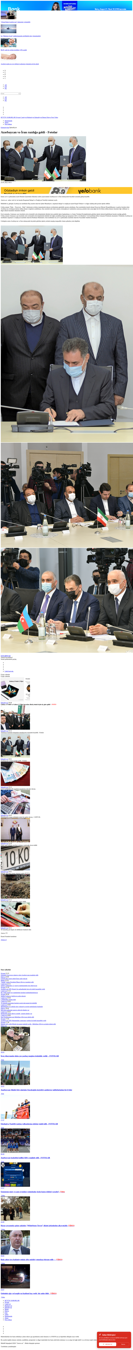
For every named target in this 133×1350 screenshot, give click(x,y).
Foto (52, 117)
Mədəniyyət (31, 117)
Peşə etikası (8, 124)
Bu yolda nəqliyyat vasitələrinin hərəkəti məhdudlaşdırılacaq (19, 992)
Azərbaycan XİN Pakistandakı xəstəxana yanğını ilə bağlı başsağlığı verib (23, 1020)
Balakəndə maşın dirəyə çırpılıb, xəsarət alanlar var (16, 1013)
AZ (6, 85)
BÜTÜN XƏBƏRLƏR (8, 117)
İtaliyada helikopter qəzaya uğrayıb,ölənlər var (15, 1010)
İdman (44, 117)
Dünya (49, 117)
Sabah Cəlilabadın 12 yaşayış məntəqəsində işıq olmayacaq (19, 985)
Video (56, 117)
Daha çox (4, 1026)
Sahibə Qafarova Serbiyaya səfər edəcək (13, 996)
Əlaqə (6, 122)
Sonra (123, 1344)
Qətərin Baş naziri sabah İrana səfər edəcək (14, 978)
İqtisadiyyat (38, 117)
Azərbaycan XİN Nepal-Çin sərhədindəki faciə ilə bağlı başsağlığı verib (23, 989)
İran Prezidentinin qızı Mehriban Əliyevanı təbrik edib (17, 1017)
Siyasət (18, 117)
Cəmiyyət (24, 117)
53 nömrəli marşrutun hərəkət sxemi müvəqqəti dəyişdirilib (19, 1003)
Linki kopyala (9, 671)
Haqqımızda (8, 121)
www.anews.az (6, 656)
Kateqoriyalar (5, 127)
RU (6, 88)
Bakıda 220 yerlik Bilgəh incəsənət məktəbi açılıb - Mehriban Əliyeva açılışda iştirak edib (28, 1024)
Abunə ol (4, 940)
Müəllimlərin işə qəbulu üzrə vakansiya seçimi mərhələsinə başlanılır (22, 1006)
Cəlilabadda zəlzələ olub (8, 999)
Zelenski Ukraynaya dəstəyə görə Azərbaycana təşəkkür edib (19, 975)
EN (6, 86)
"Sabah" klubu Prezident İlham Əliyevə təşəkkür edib (17, 982)
